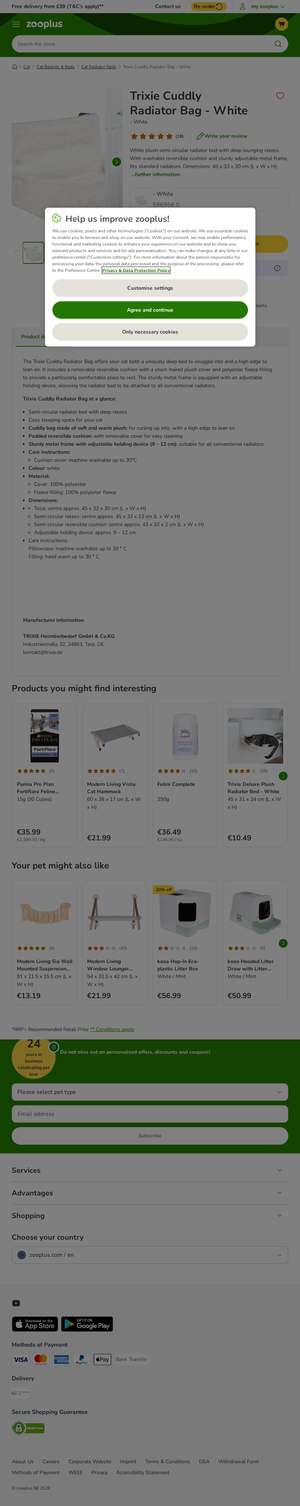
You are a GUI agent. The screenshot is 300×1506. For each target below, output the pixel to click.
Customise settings (150, 288)
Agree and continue (150, 310)
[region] (150, 277)
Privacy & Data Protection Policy (136, 270)
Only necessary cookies (150, 331)
